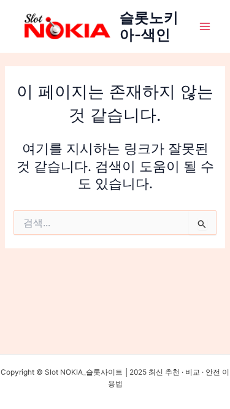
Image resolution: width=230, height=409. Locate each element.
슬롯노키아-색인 (149, 26)
